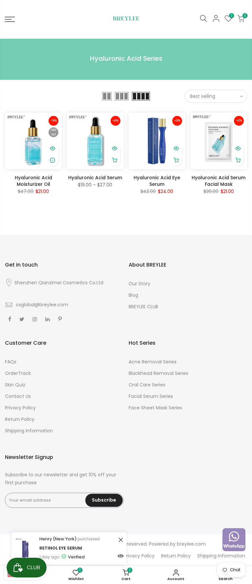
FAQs (10, 361)
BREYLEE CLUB (143, 306)
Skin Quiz (15, 384)
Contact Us (18, 396)
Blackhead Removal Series (158, 373)
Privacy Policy (20, 407)
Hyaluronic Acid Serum (95, 177)
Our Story (139, 283)
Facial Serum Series (151, 396)
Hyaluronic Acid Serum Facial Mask (218, 180)
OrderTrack (18, 373)
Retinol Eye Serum (60, 548)
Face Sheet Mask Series (155, 407)
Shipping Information (29, 430)
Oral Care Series (147, 384)
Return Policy (19, 419)
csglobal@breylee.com (42, 304)
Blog (133, 295)
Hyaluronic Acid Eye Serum (157, 180)
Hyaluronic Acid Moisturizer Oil (33, 180)
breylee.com (191, 544)
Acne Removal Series (153, 361)
